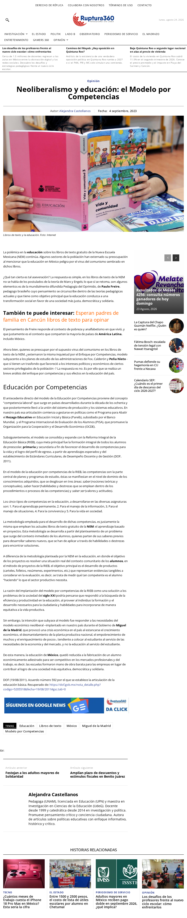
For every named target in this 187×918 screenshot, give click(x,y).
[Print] (54, 750)
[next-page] (176, 257)
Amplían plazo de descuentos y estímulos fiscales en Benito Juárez (97, 775)
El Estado (56, 892)
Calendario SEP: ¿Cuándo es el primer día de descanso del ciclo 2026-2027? (148, 385)
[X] (22, 750)
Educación (26, 726)
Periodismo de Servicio (113, 892)
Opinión (93, 81)
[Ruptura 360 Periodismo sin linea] (93, 19)
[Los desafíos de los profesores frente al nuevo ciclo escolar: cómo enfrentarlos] (163, 874)
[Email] (43, 750)
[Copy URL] (64, 750)
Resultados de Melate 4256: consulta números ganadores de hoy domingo (158, 297)
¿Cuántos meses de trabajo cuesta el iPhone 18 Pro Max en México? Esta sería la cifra (22, 901)
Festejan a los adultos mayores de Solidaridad (32, 775)
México (72, 726)
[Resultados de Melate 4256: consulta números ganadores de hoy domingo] (159, 282)
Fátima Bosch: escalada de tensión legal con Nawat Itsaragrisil (149, 345)
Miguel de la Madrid (96, 726)
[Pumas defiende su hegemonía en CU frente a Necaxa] (176, 365)
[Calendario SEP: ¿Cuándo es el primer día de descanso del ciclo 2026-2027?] (176, 385)
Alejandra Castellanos (75, 111)
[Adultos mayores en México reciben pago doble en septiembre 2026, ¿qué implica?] (116, 873)
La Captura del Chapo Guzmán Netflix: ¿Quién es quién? (150, 325)
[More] (75, 750)
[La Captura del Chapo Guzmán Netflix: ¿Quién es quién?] (176, 325)
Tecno (7, 892)
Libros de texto (50, 726)
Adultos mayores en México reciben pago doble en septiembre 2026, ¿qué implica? (116, 901)
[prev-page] (167, 257)
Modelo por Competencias (24, 731)
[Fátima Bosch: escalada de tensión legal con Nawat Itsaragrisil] (176, 345)
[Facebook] (12, 750)
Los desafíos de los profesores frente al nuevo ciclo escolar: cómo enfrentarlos (26, 49)
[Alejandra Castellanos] (14, 808)
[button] (7, 20)
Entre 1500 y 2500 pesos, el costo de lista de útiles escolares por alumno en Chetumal (68, 901)
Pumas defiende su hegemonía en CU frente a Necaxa (147, 365)
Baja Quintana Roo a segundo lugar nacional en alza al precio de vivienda (157, 49)
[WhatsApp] (33, 750)
